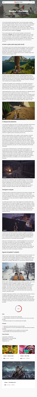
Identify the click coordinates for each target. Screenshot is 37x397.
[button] (3, 2)
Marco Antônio (12, 13)
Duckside (19, 30)
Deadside (10, 34)
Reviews (18, 8)
